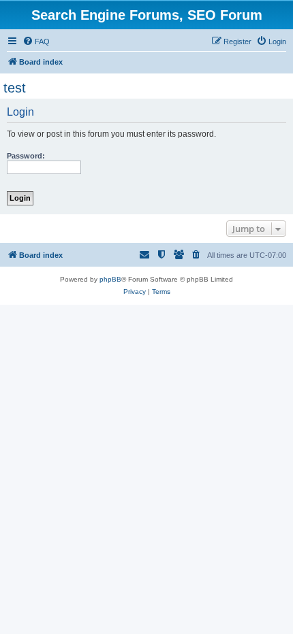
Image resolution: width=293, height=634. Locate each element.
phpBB (110, 279)
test (14, 87)
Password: (26, 156)
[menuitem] (36, 41)
